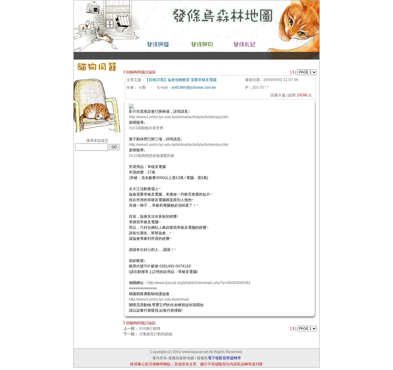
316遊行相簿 (149, 328)
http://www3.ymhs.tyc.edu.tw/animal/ (159, 299)
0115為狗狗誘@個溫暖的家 (151, 156)
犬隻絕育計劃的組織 (155, 334)
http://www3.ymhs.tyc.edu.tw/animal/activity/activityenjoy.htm (178, 117)
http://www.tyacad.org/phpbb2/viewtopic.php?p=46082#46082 (199, 283)
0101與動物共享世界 (146, 128)
